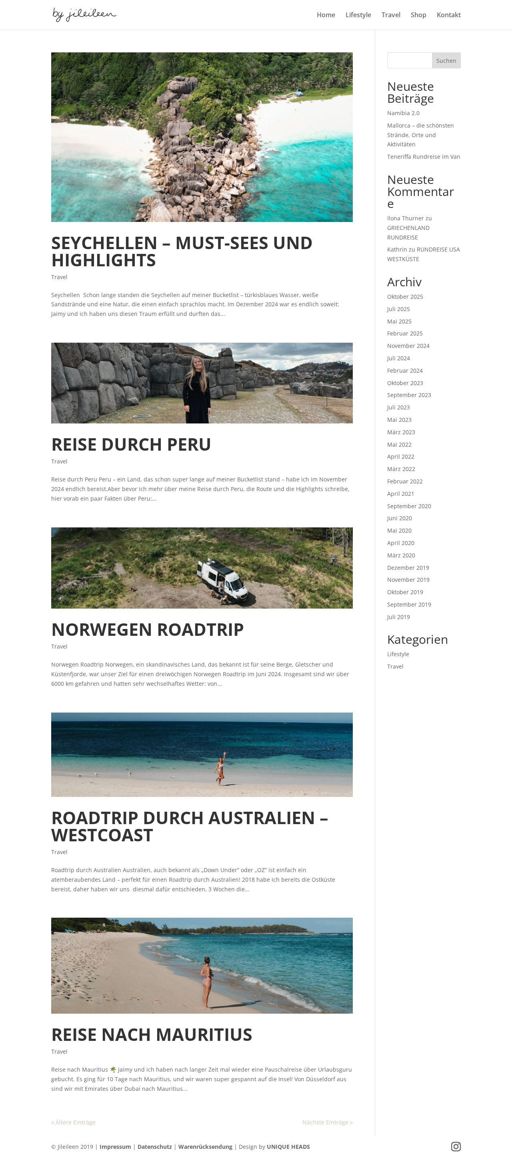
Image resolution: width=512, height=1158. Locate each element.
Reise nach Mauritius (151, 1034)
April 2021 (400, 493)
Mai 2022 (399, 444)
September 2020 (409, 506)
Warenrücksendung (205, 1146)
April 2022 (400, 456)
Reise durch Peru (131, 444)
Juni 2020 (399, 518)
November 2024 (408, 345)
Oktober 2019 (405, 592)
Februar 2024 (405, 370)
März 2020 (401, 555)
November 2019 (408, 579)
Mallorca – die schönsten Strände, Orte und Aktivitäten (420, 135)
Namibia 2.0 (403, 113)
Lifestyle (358, 15)
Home (326, 15)
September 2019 (409, 604)
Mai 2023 (399, 419)
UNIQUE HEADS (288, 1146)
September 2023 (409, 395)
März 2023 (401, 432)
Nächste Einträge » (327, 1122)
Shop (418, 15)
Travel (391, 15)
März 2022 (401, 469)
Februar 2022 (405, 481)
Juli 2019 (398, 617)
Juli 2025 (398, 309)
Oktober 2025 (405, 296)
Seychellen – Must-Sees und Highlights (182, 251)
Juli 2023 (398, 407)
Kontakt (449, 15)
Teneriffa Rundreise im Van (423, 156)
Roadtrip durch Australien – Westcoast (189, 826)
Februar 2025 (405, 333)
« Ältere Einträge (73, 1122)
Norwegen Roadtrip (147, 629)
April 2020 (400, 543)
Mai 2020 (399, 530)
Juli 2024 (398, 358)
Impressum (115, 1146)
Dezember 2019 (408, 567)
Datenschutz (155, 1146)
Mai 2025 (399, 321)
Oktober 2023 (405, 383)
